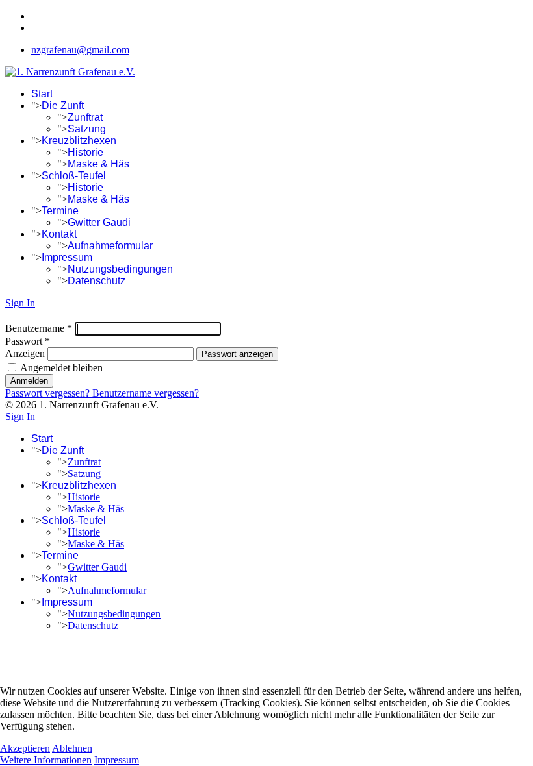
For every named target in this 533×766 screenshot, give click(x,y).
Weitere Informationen (46, 759)
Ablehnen (72, 748)
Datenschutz (96, 280)
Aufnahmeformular (110, 245)
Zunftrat (85, 117)
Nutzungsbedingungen (120, 269)
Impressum (67, 257)
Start (42, 93)
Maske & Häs (98, 163)
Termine (60, 210)
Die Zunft (63, 105)
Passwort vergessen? (48, 393)
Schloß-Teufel (74, 175)
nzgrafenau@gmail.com (80, 49)
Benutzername (38, 328)
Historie (85, 152)
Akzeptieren (25, 748)
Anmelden (29, 381)
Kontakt (59, 234)
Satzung (87, 128)
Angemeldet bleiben (60, 367)
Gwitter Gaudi (99, 222)
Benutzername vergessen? (145, 393)
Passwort (27, 341)
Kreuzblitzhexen (79, 140)
